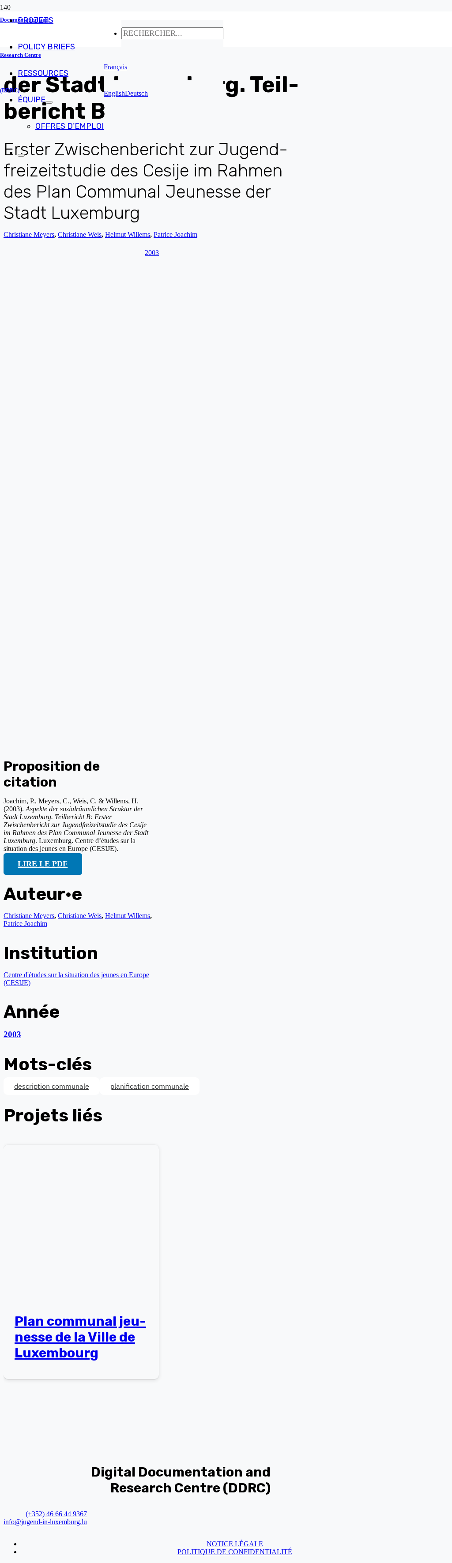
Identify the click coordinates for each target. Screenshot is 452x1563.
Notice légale (235, 1544)
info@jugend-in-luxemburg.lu (45, 1522)
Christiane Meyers (29, 234)
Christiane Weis (80, 915)
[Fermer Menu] (21, 155)
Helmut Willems (127, 915)
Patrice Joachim (25, 923)
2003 (12, 1034)
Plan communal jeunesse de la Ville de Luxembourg (80, 1337)
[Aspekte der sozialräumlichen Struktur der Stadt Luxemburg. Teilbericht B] (171, 741)
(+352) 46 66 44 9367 (56, 1514)
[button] (115, 67)
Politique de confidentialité (234, 1552)
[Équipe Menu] (49, 102)
